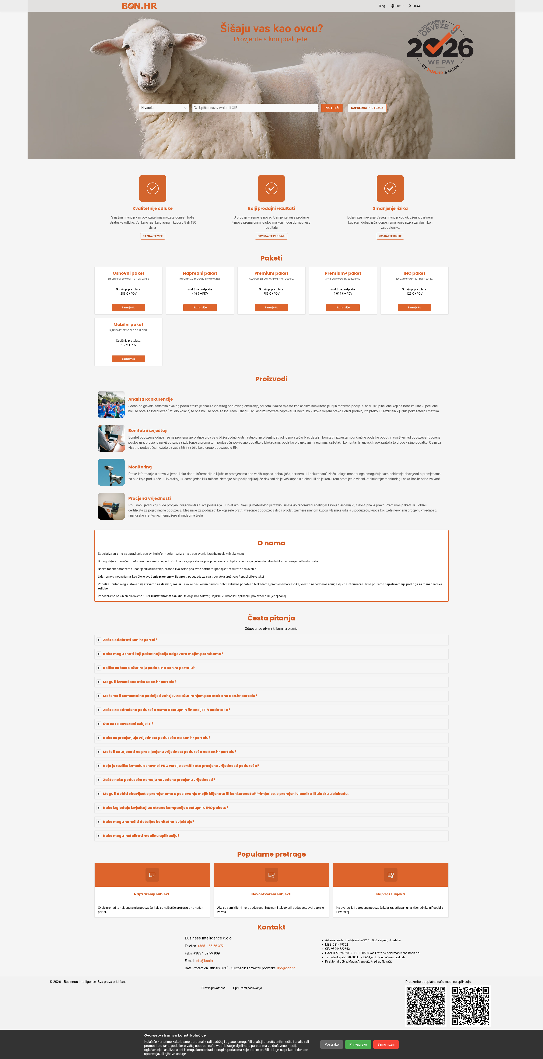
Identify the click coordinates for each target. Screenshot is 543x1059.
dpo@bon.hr (286, 968)
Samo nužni (386, 1044)
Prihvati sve (358, 1044)
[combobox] (255, 108)
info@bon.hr (204, 961)
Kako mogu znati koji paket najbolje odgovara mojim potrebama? (163, 653)
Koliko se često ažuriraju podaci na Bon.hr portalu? (149, 667)
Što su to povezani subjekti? (128, 723)
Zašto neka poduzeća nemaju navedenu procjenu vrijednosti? (159, 779)
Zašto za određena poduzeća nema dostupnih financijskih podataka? (166, 709)
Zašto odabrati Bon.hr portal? (130, 639)
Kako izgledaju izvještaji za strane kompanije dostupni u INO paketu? (165, 807)
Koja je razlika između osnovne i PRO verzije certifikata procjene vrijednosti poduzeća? (181, 765)
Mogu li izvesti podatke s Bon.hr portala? (139, 681)
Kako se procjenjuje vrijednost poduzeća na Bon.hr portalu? (156, 737)
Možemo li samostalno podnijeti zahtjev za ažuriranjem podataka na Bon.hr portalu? (180, 695)
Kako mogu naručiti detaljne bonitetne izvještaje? (148, 821)
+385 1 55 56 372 (210, 946)
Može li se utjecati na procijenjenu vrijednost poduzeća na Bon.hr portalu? (169, 751)
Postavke (332, 1044)
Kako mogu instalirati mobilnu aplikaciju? (141, 835)
